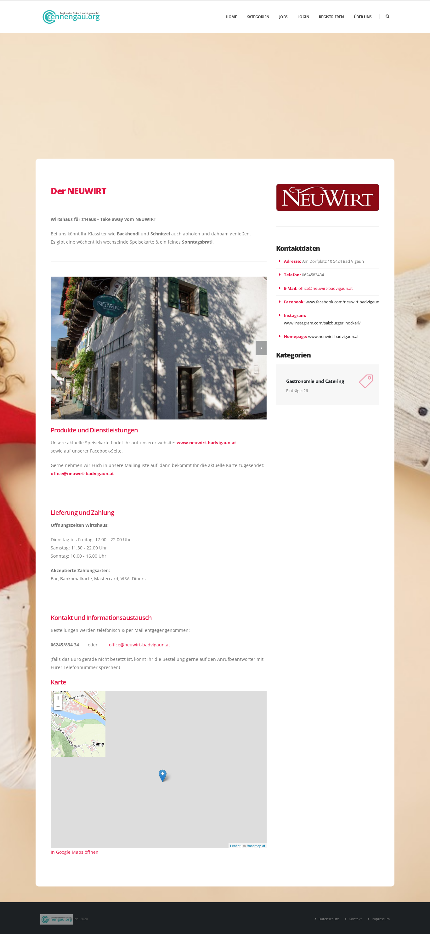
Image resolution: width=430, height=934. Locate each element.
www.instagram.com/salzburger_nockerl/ (322, 323)
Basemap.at (256, 845)
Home (231, 17)
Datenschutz (328, 918)
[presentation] (56, 348)
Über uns (363, 17)
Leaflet (235, 845)
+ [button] (58, 698)
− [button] (58, 706)
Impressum (380, 918)
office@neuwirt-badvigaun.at (82, 473)
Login (303, 17)
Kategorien (257, 17)
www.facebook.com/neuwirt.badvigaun (342, 302)
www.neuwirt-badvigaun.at (333, 336)
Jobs (283, 17)
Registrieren (331, 17)
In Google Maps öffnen (75, 852)
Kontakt (355, 918)
